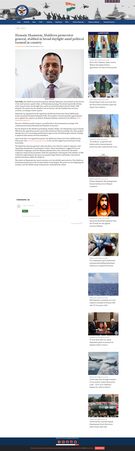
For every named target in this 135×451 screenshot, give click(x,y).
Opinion (49, 22)
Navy (34, 22)
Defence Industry (94, 22)
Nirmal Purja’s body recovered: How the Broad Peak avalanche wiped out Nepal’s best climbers (103, 104)
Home (18, 28)
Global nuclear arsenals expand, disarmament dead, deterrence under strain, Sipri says (102, 424)
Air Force (26, 22)
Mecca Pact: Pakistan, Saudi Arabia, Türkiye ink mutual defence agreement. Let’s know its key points (103, 65)
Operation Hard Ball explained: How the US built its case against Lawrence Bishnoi (103, 223)
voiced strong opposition (37, 141)
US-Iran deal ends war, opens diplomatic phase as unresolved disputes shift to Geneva (101, 342)
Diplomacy (58, 22)
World (22, 28)
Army (18, 22)
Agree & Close (100, 448)
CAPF (41, 22)
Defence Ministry (78, 22)
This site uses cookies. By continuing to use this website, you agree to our (52, 448)
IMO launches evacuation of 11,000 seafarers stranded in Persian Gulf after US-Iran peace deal (103, 303)
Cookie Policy (78, 448)
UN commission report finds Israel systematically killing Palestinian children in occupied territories (102, 263)
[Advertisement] (49, 180)
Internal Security (109, 22)
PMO (67, 22)
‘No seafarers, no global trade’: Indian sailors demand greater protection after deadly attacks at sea (103, 144)
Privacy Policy (89, 448)
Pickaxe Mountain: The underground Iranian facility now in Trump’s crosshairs (103, 184)
